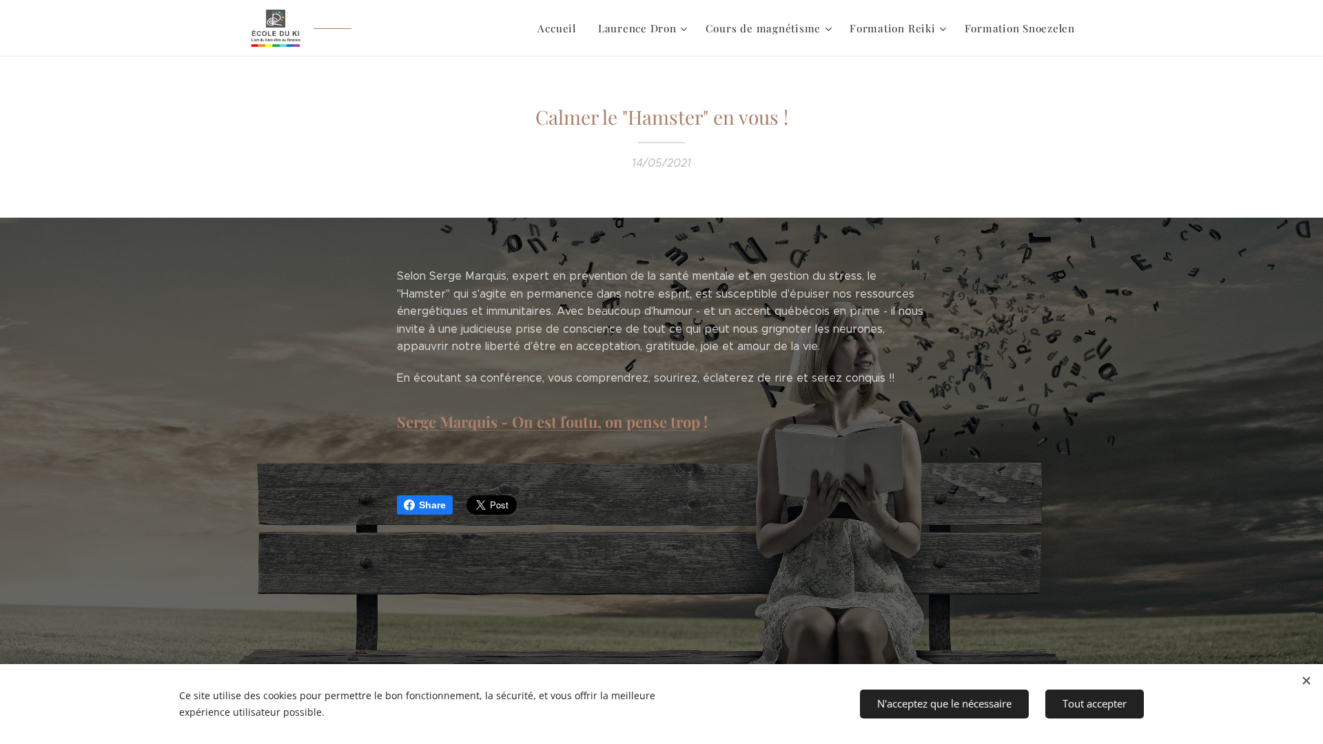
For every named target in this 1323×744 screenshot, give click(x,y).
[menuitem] (560, 28)
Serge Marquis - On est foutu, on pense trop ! (552, 421)
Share (432, 504)
